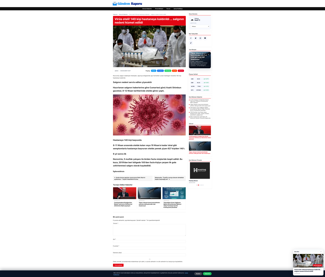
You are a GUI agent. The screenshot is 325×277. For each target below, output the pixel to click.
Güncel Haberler (147, 8)
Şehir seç (194, 23)
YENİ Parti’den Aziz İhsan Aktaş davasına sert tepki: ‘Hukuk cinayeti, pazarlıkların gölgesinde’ (199, 113)
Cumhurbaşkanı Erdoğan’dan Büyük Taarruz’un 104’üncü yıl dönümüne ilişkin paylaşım (199, 101)
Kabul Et (207, 273)
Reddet (198, 273)
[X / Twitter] (196, 38)
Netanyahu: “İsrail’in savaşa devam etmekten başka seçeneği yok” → (169, 178)
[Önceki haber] (204, 54)
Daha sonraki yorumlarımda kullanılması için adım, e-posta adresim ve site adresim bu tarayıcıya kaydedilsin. (148, 261)
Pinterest (181, 70)
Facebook (160, 70)
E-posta (116, 246)
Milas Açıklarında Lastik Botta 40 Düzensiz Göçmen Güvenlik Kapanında (200, 117)
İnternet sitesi (117, 252)
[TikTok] (191, 43)
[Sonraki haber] (208, 54)
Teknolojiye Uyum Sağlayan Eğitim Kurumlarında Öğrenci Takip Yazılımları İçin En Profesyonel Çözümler (200, 109)
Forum (168, 8)
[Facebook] (191, 38)
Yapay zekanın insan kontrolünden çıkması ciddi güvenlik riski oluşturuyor (200, 105)
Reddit (174, 70)
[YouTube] (205, 38)
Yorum (115, 223)
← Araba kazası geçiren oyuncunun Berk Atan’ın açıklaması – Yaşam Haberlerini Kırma (129, 178)
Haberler (115, 14)
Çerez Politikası (178, 8)
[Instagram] (200, 38)
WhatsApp (167, 70)
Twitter (153, 70)
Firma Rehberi (159, 8)
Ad (114, 239)
